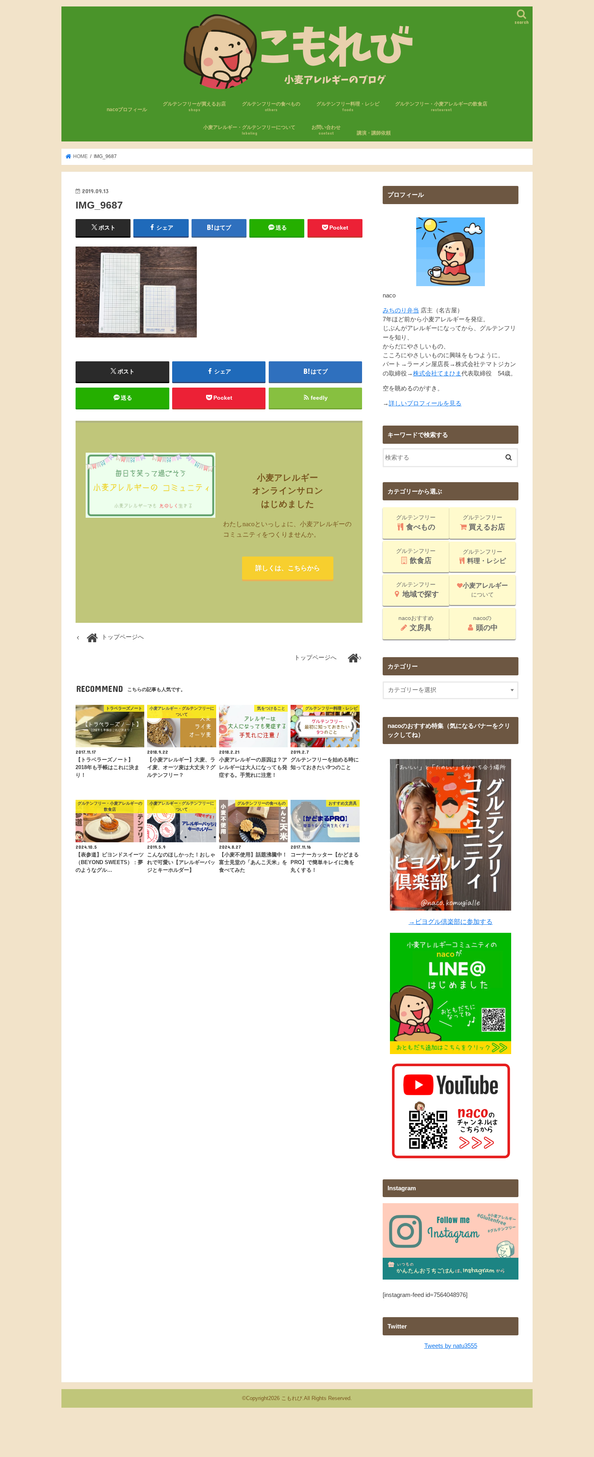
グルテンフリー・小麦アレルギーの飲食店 (441, 106)
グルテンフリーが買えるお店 (194, 106)
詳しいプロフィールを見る (425, 403)
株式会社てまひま (437, 373)
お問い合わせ (326, 129)
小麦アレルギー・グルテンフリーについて (249, 129)
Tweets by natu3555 (450, 1346)
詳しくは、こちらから (287, 567)
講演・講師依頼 (374, 133)
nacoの (485, 623)
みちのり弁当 (401, 310)
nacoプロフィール (127, 109)
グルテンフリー (416, 522)
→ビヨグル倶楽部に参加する (451, 921)
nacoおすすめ (416, 623)
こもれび (291, 1398)
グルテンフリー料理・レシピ (347, 106)
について (485, 590)
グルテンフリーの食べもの (271, 106)
